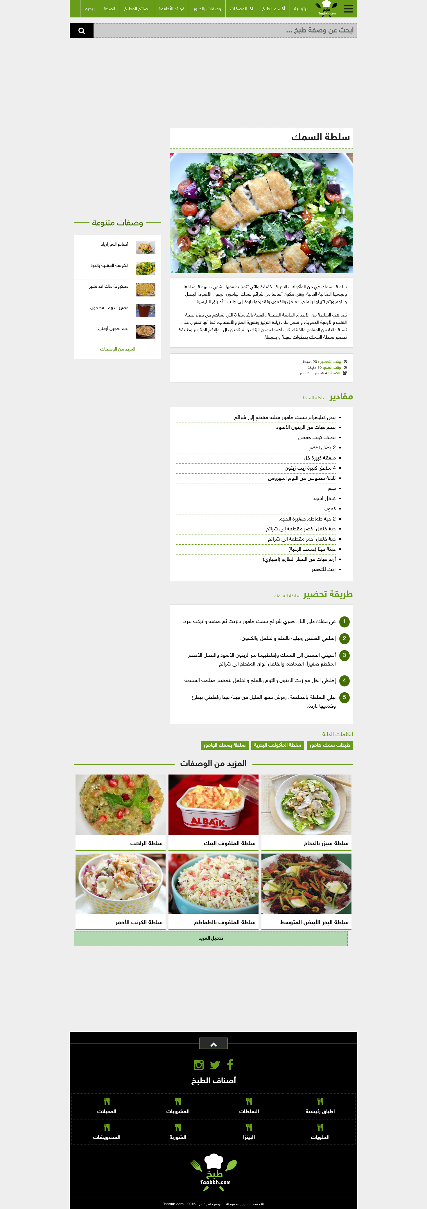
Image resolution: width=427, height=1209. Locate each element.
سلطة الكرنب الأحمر (139, 922)
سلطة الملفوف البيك (230, 843)
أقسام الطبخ (273, 9)
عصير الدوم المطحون (109, 308)
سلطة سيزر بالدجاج (326, 843)
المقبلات (106, 1112)
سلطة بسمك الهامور (225, 745)
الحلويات (320, 1138)
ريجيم (90, 9)
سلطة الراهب (146, 843)
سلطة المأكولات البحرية (277, 745)
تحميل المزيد (211, 938)
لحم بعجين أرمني (113, 329)
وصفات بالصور (207, 9)
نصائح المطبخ (137, 9)
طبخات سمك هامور (330, 745)
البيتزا (249, 1138)
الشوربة (178, 1138)
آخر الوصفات (241, 9)
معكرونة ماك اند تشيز (108, 286)
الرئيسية (301, 9)
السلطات (249, 1112)
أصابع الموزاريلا (114, 244)
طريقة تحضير (313, 594)
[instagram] (198, 1067)
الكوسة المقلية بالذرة (109, 266)
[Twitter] (215, 1067)
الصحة (109, 9)
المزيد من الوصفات (117, 349)
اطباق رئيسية (320, 1112)
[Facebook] (230, 1067)
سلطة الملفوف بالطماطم (225, 922)
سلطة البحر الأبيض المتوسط (314, 922)
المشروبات (178, 1112)
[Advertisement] (213, 81)
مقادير (326, 397)
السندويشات (107, 1138)
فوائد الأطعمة (171, 9)
